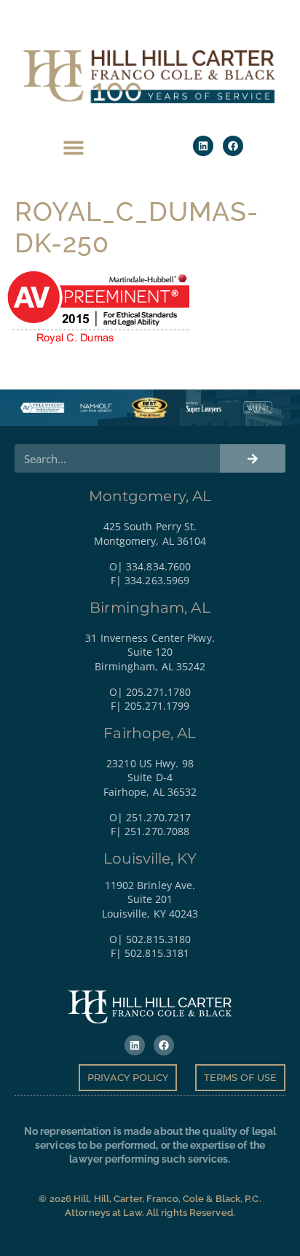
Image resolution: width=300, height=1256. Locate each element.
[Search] (252, 458)
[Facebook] (233, 146)
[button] (73, 147)
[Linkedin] (203, 146)
